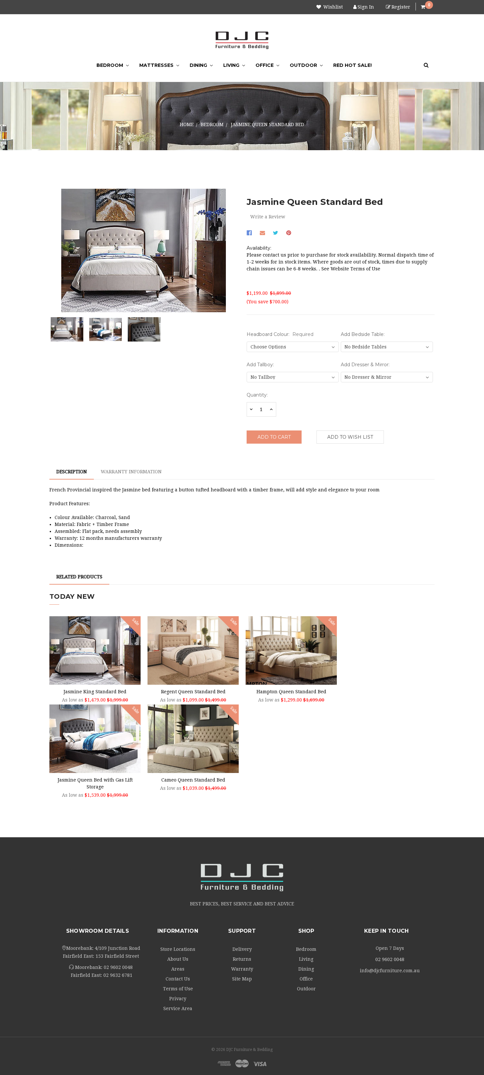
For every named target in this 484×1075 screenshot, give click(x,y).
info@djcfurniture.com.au (390, 970)
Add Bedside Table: (363, 334)
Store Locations (177, 949)
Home (187, 124)
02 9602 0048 (118, 967)
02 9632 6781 (117, 975)
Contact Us (178, 978)
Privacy (177, 998)
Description (71, 471)
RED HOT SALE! (352, 65)
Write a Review (267, 216)
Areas (177, 969)
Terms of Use (178, 988)
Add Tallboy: (260, 365)
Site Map (242, 978)
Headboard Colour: (280, 334)
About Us (177, 959)
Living (232, 65)
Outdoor (304, 65)
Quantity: (257, 395)
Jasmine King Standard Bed (95, 691)
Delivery (242, 949)
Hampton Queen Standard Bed (291, 691)
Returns (242, 959)
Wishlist (332, 7)
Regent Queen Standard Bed (193, 691)
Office (265, 65)
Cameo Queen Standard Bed (193, 780)
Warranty (242, 969)
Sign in (366, 7)
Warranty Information (131, 471)
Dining (199, 65)
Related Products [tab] (79, 576)
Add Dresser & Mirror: (365, 365)
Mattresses (157, 65)
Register (400, 7)
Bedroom (110, 65)
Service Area (177, 1008)
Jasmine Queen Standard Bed (267, 124)
